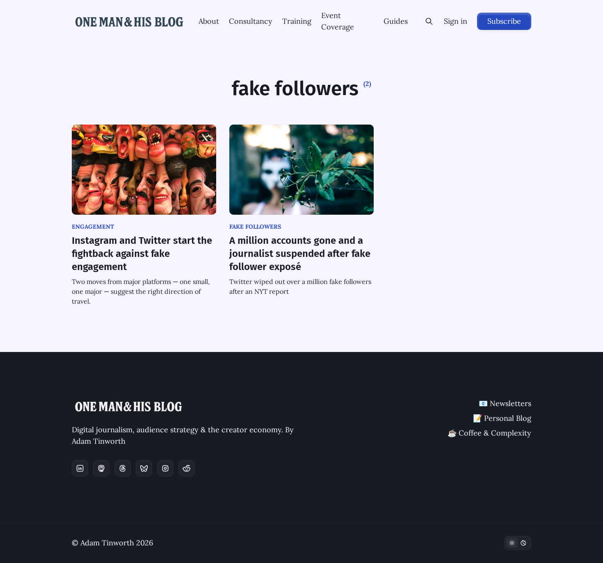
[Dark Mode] (517, 543)
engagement (93, 226)
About (209, 21)
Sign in (455, 21)
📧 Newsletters (505, 403)
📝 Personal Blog (502, 418)
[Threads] (122, 468)
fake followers (255, 226)
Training (296, 21)
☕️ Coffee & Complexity (489, 433)
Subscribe (504, 21)
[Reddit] (186, 468)
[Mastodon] (101, 468)
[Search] (429, 21)
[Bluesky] (144, 468)
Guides (396, 21)
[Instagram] (165, 468)
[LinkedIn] (80, 468)
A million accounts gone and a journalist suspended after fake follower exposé (299, 253)
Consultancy (250, 21)
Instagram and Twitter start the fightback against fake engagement (142, 253)
